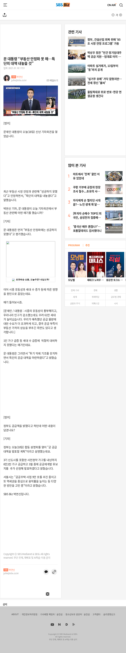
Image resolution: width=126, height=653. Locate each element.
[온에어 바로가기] (111, 5)
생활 (116, 290)
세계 (75, 296)
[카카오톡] (46, 572)
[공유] (4, 15)
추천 (87, 245)
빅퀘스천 (95, 303)
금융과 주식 (75, 303)
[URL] (54, 572)
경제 (95, 290)
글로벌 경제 (116, 296)
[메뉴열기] (5, 5)
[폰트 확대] (120, 15)
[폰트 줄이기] (113, 15)
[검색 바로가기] (121, 5)
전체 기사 (75, 290)
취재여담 (95, 296)
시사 (116, 303)
